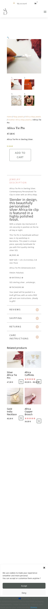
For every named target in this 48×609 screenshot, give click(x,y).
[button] (44, 567)
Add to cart (20, 155)
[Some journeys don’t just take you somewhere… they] (12, 499)
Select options (39, 381)
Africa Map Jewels (33, 116)
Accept (24, 586)
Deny (24, 593)
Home (9, 116)
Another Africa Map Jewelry (19, 119)
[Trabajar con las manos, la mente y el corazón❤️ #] (12, 475)
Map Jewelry (19, 116)
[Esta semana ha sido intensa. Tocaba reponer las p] (12, 451)
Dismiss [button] (33, 607)
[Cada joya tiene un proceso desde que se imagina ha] (12, 523)
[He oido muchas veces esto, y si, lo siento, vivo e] (12, 547)
